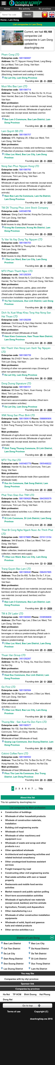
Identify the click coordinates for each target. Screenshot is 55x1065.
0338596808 (45, 616)
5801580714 (25, 89)
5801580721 (25, 386)
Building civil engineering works (21, 827)
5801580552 (25, 756)
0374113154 (45, 537)
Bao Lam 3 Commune (15, 119)
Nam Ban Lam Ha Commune (18, 195)
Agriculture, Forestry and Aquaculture (24, 907)
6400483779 (25, 463)
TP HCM (17, 994)
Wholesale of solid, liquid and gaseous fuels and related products (24, 924)
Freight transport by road (18, 868)
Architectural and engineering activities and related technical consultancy (27, 856)
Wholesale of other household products (25, 816)
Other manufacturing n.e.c (18, 910)
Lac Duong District (13, 968)
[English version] (52, 14)
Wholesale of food (14, 831)
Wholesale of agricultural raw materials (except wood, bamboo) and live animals (25, 901)
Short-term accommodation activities (24, 895)
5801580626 (25, 498)
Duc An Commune (13, 483)
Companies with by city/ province (21, 979)
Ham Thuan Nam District (39, 336)
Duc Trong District (40, 963)
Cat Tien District (12, 948)
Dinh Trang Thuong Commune (19, 448)
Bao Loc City (28, 154)
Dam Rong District (13, 958)
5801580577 (25, 725)
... (36, 788)
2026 (49, 81)
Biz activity (24, 8)
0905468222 (45, 463)
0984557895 (45, 571)
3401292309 (25, 274)
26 (41, 81)
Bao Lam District (36, 119)
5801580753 (25, 242)
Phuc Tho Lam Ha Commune (19, 773)
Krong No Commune (15, 227)
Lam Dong (13, 19)
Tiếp (41, 788)
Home (7, 8)
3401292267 (25, 658)
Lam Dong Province (27, 77)
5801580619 (25, 418)
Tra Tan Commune (13, 300)
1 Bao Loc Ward (12, 259)
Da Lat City (10, 77)
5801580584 (25, 690)
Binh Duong (30, 994)
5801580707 (25, 134)
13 (41, 563)
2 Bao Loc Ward (12, 643)
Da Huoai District (40, 948)
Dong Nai (7, 999)
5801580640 (25, 571)
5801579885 (25, 537)
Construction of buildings (18, 812)
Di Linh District (44, 448)
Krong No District (36, 227)
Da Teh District (38, 953)
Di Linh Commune (13, 518)
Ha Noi (6, 994)
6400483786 (25, 211)
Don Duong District (38, 741)
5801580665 (25, 616)
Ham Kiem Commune (15, 336)
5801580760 (25, 169)
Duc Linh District (33, 300)
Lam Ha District (42, 195)
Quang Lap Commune (15, 741)
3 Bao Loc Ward (12, 154)
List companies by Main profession (27, 807)
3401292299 (25, 319)
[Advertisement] (27, 1036)
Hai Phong (44, 994)
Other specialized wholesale (19, 850)
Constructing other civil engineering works (27, 872)
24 (41, 681)
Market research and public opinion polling (27, 891)
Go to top (27, 1005)
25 (41, 454)
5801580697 (25, 57)
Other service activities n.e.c (19, 929)
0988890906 (45, 418)
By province (45, 8)
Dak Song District (33, 483)
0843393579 (45, 498)
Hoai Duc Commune (14, 675)
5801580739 (25, 355)
